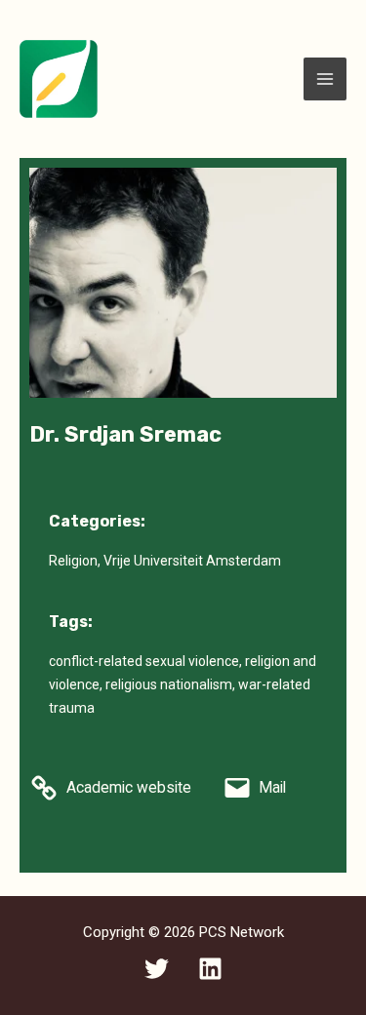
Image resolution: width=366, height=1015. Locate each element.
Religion (73, 560)
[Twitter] (156, 968)
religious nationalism (168, 684)
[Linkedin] (210, 968)
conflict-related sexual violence (144, 661)
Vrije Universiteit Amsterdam (192, 560)
